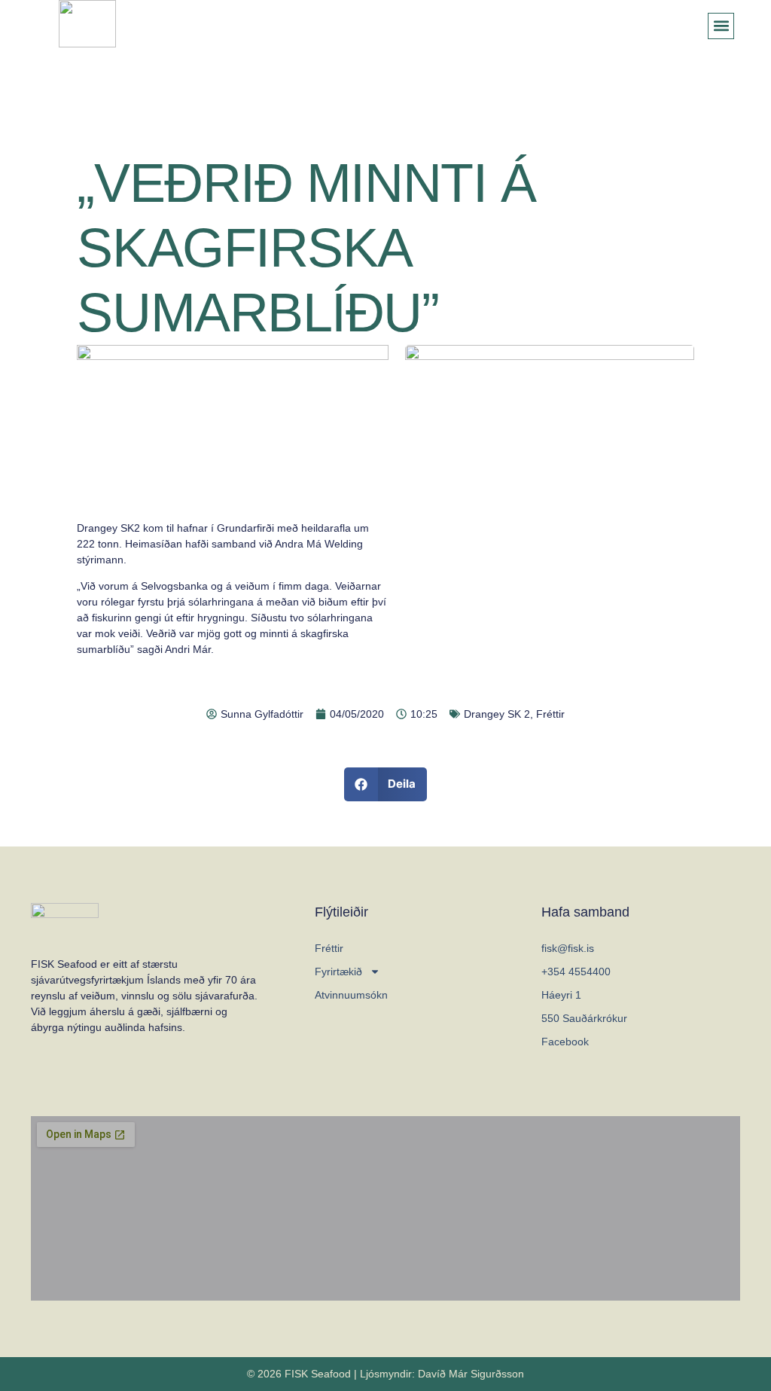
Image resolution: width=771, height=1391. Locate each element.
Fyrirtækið (338, 971)
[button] (721, 26)
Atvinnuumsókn (351, 995)
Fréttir (550, 714)
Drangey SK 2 (497, 714)
